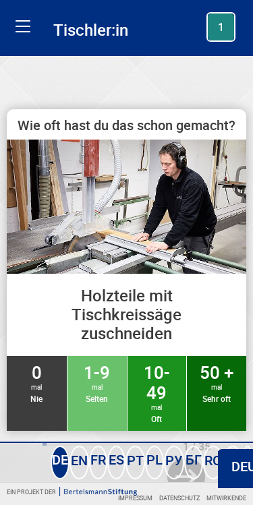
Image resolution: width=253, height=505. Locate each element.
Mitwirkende (226, 498)
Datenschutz (179, 498)
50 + (216, 382)
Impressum (135, 498)
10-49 (157, 392)
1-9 (97, 382)
